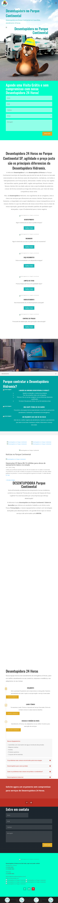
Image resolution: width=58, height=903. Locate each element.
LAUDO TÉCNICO (13, 713)
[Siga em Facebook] (26, 802)
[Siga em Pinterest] (33, 888)
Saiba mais (29, 228)
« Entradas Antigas (10, 480)
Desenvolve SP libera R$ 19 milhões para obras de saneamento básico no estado (25, 464)
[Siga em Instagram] (31, 802)
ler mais (8, 475)
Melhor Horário (13, 729)
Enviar (47, 133)
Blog (13, 467)
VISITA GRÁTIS (12, 696)
